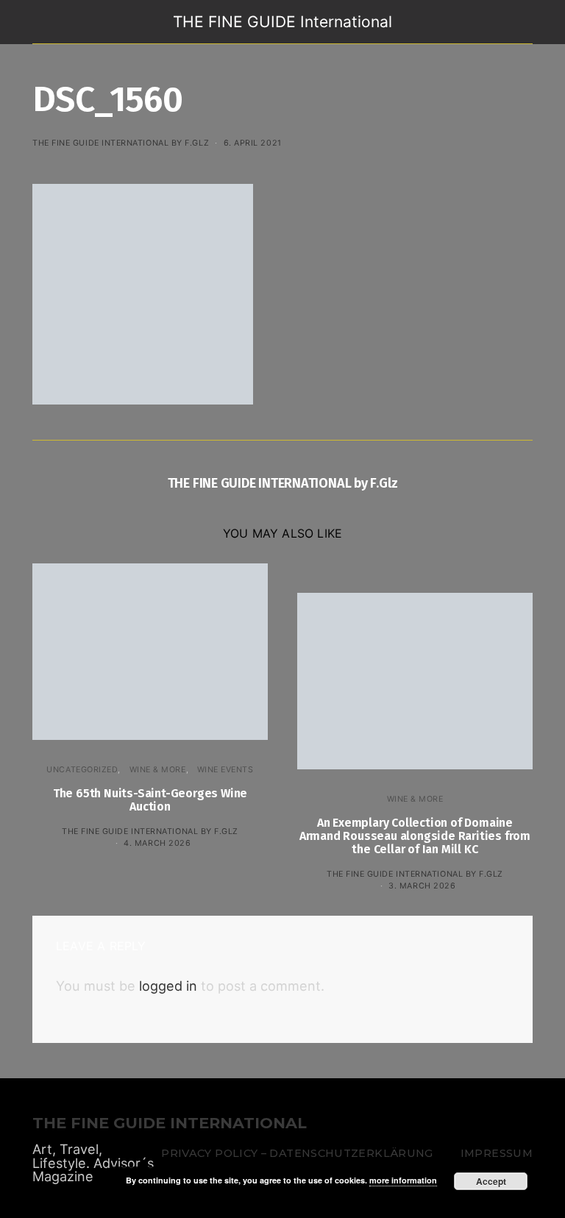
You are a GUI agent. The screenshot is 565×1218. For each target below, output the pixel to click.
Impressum (497, 1153)
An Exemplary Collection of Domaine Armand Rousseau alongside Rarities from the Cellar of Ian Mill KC (414, 836)
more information (403, 1180)
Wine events (225, 769)
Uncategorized (82, 769)
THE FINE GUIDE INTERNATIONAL (169, 1123)
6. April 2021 (253, 143)
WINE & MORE (157, 769)
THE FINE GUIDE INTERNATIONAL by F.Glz (120, 143)
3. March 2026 (421, 885)
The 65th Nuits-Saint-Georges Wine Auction (150, 799)
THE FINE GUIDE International (282, 22)
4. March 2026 (157, 843)
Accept (491, 1181)
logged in (168, 985)
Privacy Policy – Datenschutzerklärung (297, 1153)
